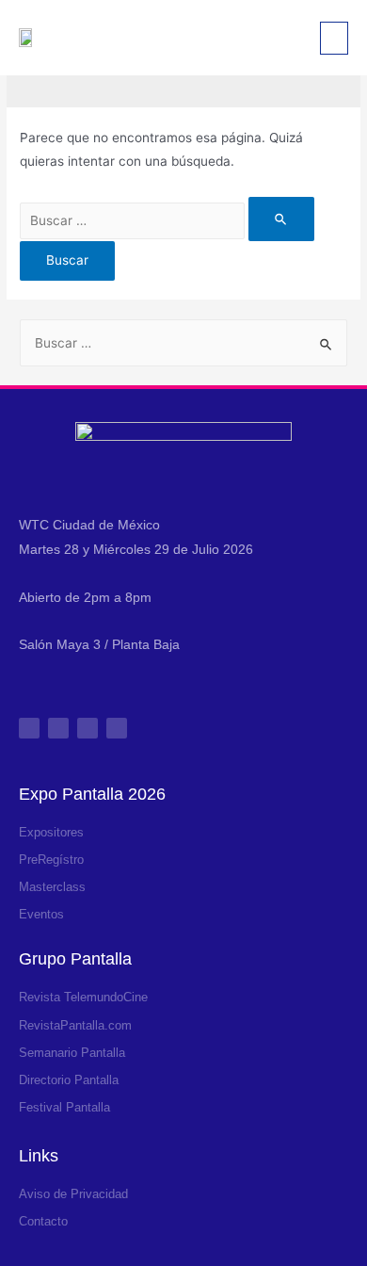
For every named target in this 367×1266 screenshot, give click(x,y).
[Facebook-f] (58, 728)
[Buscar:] (167, 220)
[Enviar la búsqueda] (281, 219)
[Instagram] (29, 728)
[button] (334, 38)
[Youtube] (116, 728)
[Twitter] (87, 728)
